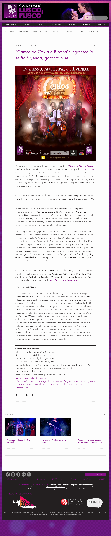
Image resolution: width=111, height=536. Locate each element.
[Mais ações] (94, 45)
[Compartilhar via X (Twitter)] (22, 395)
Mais (90, 31)
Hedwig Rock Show (57, 31)
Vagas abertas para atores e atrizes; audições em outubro (90, 441)
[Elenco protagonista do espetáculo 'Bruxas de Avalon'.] (20, 427)
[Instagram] (13, 490)
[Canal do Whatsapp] (8, 490)
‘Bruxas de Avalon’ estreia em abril (55, 441)
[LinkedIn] (29, 490)
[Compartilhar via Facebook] (16, 395)
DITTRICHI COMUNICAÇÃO (55, 502)
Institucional (70, 31)
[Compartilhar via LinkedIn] (27, 395)
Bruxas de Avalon (23, 31)
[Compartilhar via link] (32, 395)
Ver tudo (103, 414)
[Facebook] (18, 490)
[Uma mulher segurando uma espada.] (55, 427)
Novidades (81, 31)
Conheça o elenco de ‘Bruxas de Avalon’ (19, 441)
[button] (102, 24)
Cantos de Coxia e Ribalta (40, 31)
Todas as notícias (9, 31)
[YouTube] (24, 490)
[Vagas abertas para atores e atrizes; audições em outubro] (90, 427)
